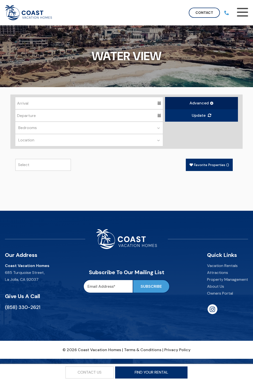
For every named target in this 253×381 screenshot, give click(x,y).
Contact (204, 12)
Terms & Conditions (142, 349)
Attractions (217, 272)
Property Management (227, 279)
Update (199, 115)
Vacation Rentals (222, 265)
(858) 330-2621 (22, 307)
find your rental (151, 372)
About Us (215, 286)
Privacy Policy (177, 349)
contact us (90, 372)
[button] (201, 103)
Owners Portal (220, 293)
